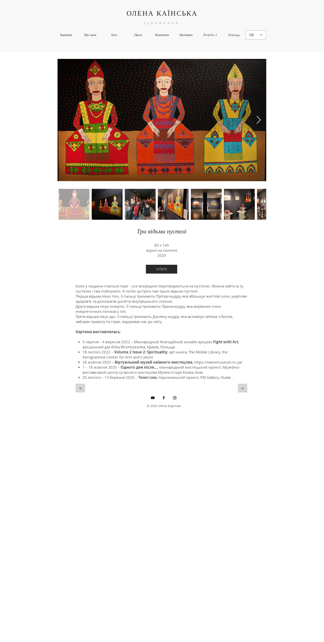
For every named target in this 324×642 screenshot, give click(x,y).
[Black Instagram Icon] (175, 398)
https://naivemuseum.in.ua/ (218, 362)
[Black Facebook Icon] (164, 398)
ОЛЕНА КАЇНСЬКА (162, 13)
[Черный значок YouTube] (153, 398)
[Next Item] (258, 120)
